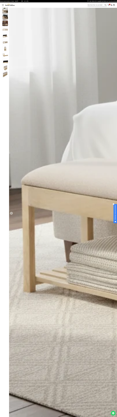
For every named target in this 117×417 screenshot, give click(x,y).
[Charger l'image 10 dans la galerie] (5, 68)
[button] (3, 5)
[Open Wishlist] (109, 5)
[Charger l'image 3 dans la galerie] (5, 23)
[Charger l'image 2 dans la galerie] (5, 17)
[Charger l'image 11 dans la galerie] (5, 74)
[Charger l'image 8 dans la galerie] (5, 55)
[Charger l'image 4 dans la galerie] (5, 30)
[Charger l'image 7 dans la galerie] (5, 49)
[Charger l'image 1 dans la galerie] (5, 10)
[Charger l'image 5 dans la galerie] (5, 36)
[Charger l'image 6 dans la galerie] (5, 42)
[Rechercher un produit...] (106, 5)
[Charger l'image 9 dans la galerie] (5, 61)
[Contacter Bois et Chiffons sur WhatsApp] (113, 413)
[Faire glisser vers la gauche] (11, 213)
